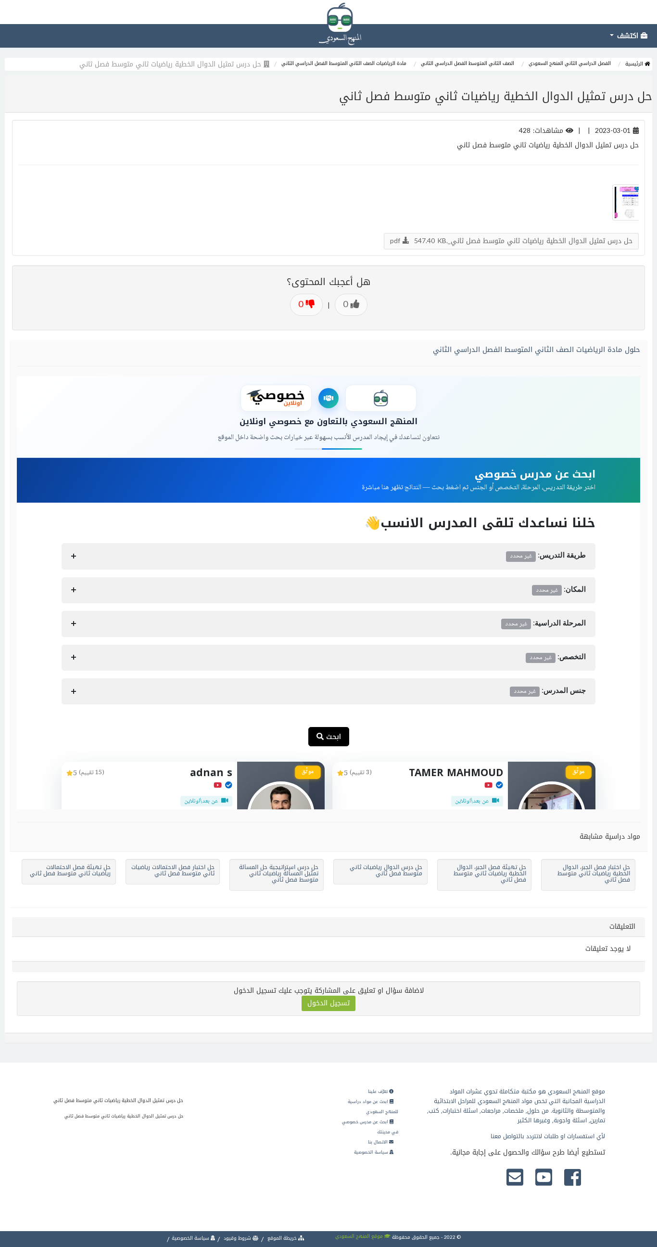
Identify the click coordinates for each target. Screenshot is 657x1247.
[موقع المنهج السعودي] (328, 12)
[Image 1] (626, 202)
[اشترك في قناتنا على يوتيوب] (543, 1178)
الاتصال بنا (378, 1142)
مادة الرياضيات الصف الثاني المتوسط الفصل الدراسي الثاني (343, 63)
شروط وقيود (237, 1238)
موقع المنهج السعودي (359, 1236)
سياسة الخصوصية (372, 1152)
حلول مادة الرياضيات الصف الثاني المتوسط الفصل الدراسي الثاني (536, 349)
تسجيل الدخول (328, 1003)
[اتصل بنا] (514, 1178)
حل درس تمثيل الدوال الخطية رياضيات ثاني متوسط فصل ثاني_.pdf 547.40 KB (511, 240)
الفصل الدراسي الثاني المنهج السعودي (570, 63)
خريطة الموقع (282, 1238)
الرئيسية (634, 63)
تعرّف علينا (378, 1091)
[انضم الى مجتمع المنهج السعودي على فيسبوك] (572, 1178)
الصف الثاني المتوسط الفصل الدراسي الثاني (467, 63)
